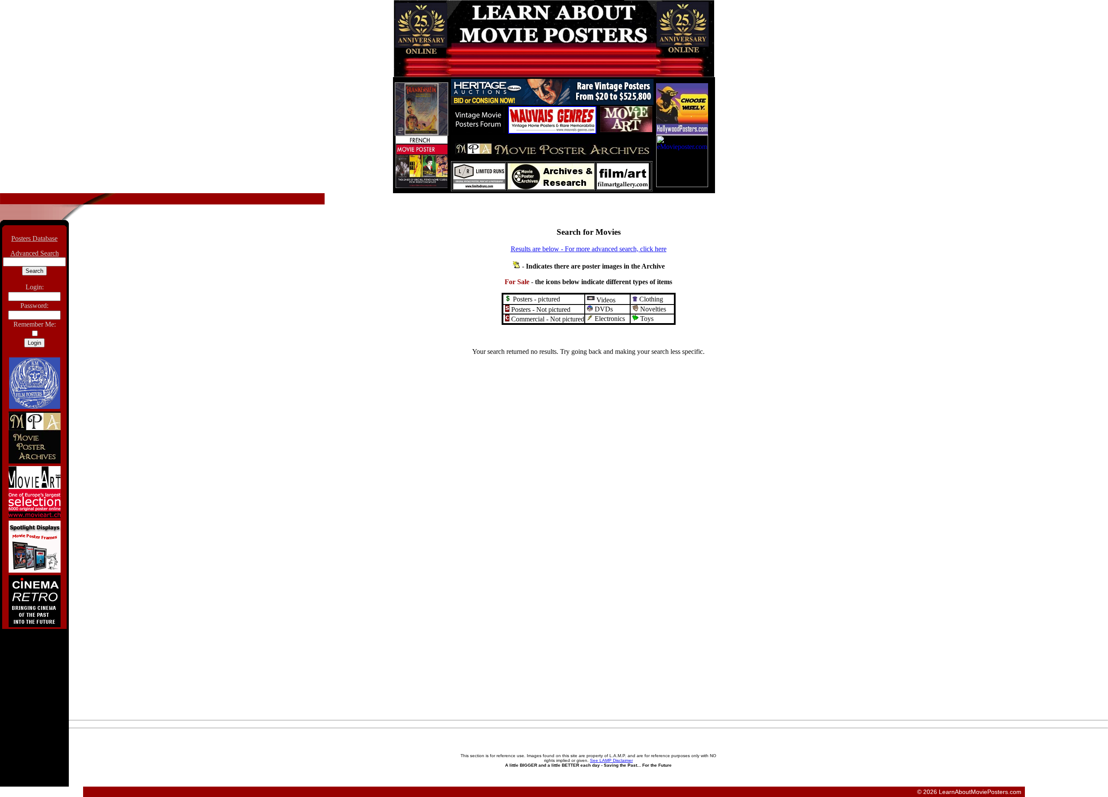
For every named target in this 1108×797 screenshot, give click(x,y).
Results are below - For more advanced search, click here (589, 249)
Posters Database (34, 238)
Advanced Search (34, 253)
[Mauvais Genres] (552, 131)
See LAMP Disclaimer (611, 760)
